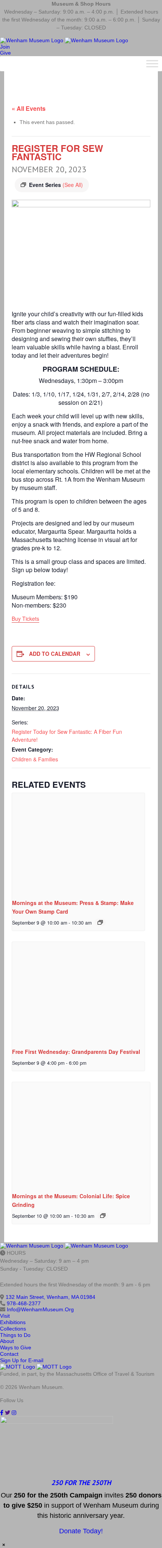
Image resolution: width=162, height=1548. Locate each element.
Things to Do (15, 1335)
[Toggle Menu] (152, 63)
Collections (13, 1329)
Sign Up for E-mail (21, 1360)
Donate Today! (81, 1531)
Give (5, 53)
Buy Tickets (25, 618)
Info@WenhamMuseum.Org (40, 1309)
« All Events (29, 108)
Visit (5, 1316)
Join (5, 47)
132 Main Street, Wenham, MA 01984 (50, 1297)
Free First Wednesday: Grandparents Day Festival (76, 1051)
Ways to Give (15, 1347)
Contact (9, 1354)
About (7, 1341)
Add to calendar (54, 653)
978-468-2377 (24, 1303)
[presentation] (78, 843)
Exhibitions (13, 1322)
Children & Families (35, 759)
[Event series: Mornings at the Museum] (100, 922)
